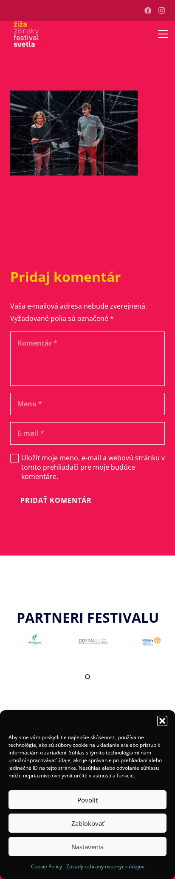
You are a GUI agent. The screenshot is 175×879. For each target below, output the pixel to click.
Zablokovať (87, 823)
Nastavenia (87, 846)
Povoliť (87, 800)
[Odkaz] (26, 34)
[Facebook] (148, 10)
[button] (162, 721)
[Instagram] (161, 10)
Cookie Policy (46, 866)
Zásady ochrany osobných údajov (105, 866)
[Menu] (163, 34)
